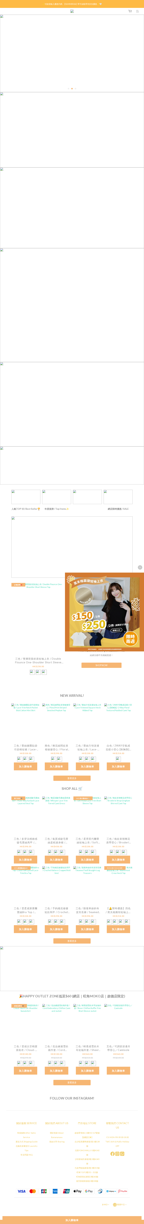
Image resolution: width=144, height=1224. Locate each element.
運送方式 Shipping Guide (27, 1141)
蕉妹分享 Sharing (56, 1141)
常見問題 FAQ (26, 1155)
